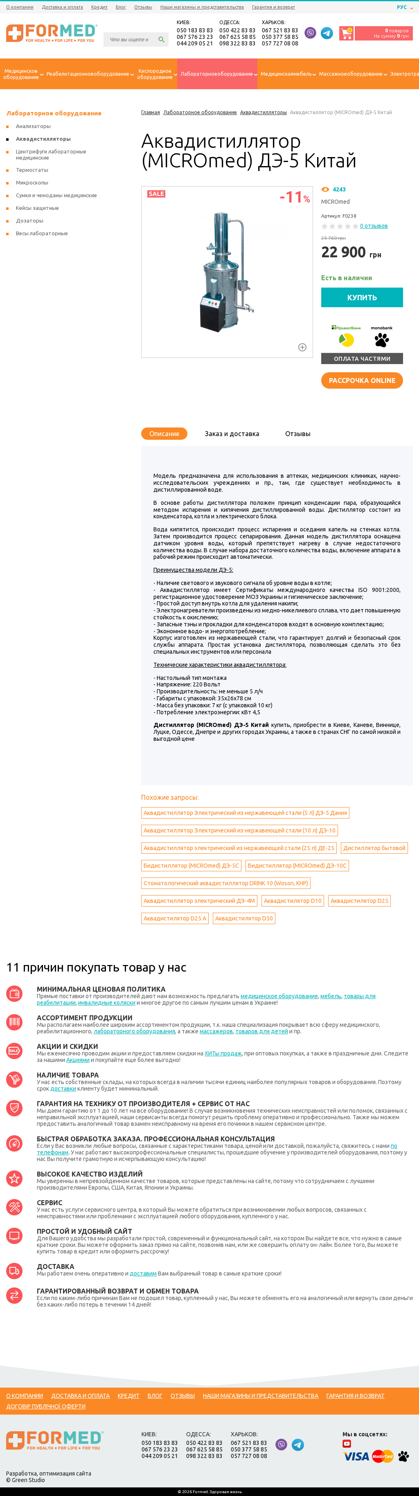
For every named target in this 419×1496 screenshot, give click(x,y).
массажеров (216, 1031)
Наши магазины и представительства (202, 6)
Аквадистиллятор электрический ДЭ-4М (199, 901)
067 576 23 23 (195, 37)
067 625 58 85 (237, 37)
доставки (63, 1088)
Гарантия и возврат (273, 6)
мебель (330, 996)
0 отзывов (374, 226)
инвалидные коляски (106, 1002)
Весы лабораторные (42, 233)
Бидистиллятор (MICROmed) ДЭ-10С (297, 865)
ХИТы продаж (223, 1053)
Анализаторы (33, 126)
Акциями (78, 1060)
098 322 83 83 (237, 43)
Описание (164, 433)
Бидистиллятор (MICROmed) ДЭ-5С (191, 865)
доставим (143, 1273)
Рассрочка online (362, 380)
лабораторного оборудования (134, 1031)
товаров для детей (261, 1031)
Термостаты (32, 170)
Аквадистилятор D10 (293, 901)
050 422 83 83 (237, 30)
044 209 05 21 (195, 43)
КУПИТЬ (362, 297)
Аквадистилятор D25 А (175, 918)
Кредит (99, 6)
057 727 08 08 (280, 43)
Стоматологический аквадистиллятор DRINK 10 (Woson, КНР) (226, 883)
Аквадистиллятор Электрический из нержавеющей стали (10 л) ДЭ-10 (240, 830)
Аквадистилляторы (43, 139)
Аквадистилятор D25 (359, 901)
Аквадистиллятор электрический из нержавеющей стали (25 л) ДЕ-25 (239, 848)
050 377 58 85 (280, 37)
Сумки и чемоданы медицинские (56, 195)
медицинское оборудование (279, 996)
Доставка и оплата (62, 6)
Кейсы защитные (37, 208)
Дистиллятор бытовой (374, 848)
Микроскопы (32, 182)
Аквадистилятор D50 (244, 918)
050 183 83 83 (195, 30)
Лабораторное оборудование (53, 113)
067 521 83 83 (280, 30)
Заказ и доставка (232, 433)
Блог (121, 6)
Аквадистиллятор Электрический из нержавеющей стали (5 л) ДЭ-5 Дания (245, 813)
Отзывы (143, 6)
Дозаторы (29, 220)
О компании (20, 6)
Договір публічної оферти (46, 1406)
